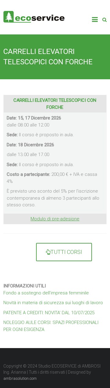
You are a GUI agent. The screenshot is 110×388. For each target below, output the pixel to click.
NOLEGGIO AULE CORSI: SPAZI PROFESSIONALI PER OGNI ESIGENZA (50, 326)
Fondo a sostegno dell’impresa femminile (46, 293)
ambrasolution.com (20, 378)
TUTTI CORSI (66, 252)
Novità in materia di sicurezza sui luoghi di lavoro (53, 302)
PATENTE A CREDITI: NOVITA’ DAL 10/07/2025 (48, 312)
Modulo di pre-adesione (55, 219)
